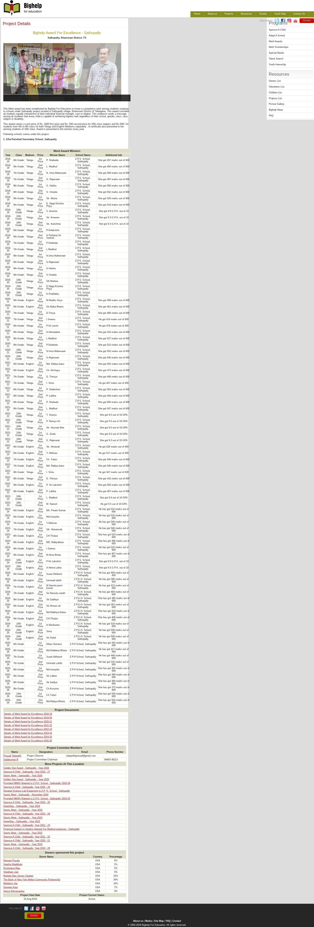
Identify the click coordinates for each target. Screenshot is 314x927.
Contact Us (299, 14)
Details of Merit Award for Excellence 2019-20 (28, 718)
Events (263, 14)
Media (148, 921)
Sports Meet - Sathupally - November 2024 (25, 794)
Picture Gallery (276, 104)
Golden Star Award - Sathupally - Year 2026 (26, 768)
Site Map (159, 921)
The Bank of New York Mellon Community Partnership (31, 879)
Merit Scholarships (278, 47)
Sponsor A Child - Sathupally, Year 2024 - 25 (26, 802)
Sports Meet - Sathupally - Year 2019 (22, 844)
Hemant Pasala (11, 860)
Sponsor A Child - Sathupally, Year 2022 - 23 (26, 825)
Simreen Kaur (10, 887)
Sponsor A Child (277, 30)
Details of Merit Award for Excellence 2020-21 (28, 721)
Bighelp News (276, 110)
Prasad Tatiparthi (12, 756)
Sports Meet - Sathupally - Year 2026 (22, 775)
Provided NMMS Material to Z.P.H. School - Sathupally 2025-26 (36, 783)
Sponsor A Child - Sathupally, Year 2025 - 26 (26, 787)
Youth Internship (277, 64)
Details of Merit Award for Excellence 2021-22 (28, 725)
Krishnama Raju (11, 868)
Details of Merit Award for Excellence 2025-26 (28, 740)
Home (197, 14)
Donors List (275, 81)
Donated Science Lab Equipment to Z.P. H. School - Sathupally (36, 791)
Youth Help (280, 14)
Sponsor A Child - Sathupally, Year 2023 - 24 (26, 814)
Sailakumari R (10, 759)
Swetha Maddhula (12, 864)
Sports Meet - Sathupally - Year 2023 (22, 817)
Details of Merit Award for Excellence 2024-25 (28, 737)
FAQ (271, 115)
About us (212, 14)
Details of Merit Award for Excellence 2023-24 (28, 733)
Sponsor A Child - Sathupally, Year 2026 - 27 (26, 772)
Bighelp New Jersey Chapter (18, 876)
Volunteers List (276, 86)
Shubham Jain (11, 872)
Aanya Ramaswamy (14, 891)
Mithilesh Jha (10, 883)
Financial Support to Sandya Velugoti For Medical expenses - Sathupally (41, 829)
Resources (246, 14)
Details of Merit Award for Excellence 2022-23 (28, 729)
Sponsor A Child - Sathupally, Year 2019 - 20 (26, 848)
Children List (275, 92)
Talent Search (276, 58)
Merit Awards (275, 41)
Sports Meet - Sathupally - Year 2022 (22, 833)
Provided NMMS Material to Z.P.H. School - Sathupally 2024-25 (36, 798)
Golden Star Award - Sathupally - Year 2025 (26, 779)
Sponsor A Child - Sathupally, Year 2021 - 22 (26, 837)
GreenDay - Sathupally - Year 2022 (21, 821)
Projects (229, 14)
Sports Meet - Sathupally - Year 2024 (22, 810)
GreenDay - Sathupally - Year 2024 (21, 806)
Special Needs (276, 53)
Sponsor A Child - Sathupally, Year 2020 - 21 (26, 840)
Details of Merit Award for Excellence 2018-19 (28, 714)
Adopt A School (277, 35)
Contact (176, 921)
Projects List (275, 98)
